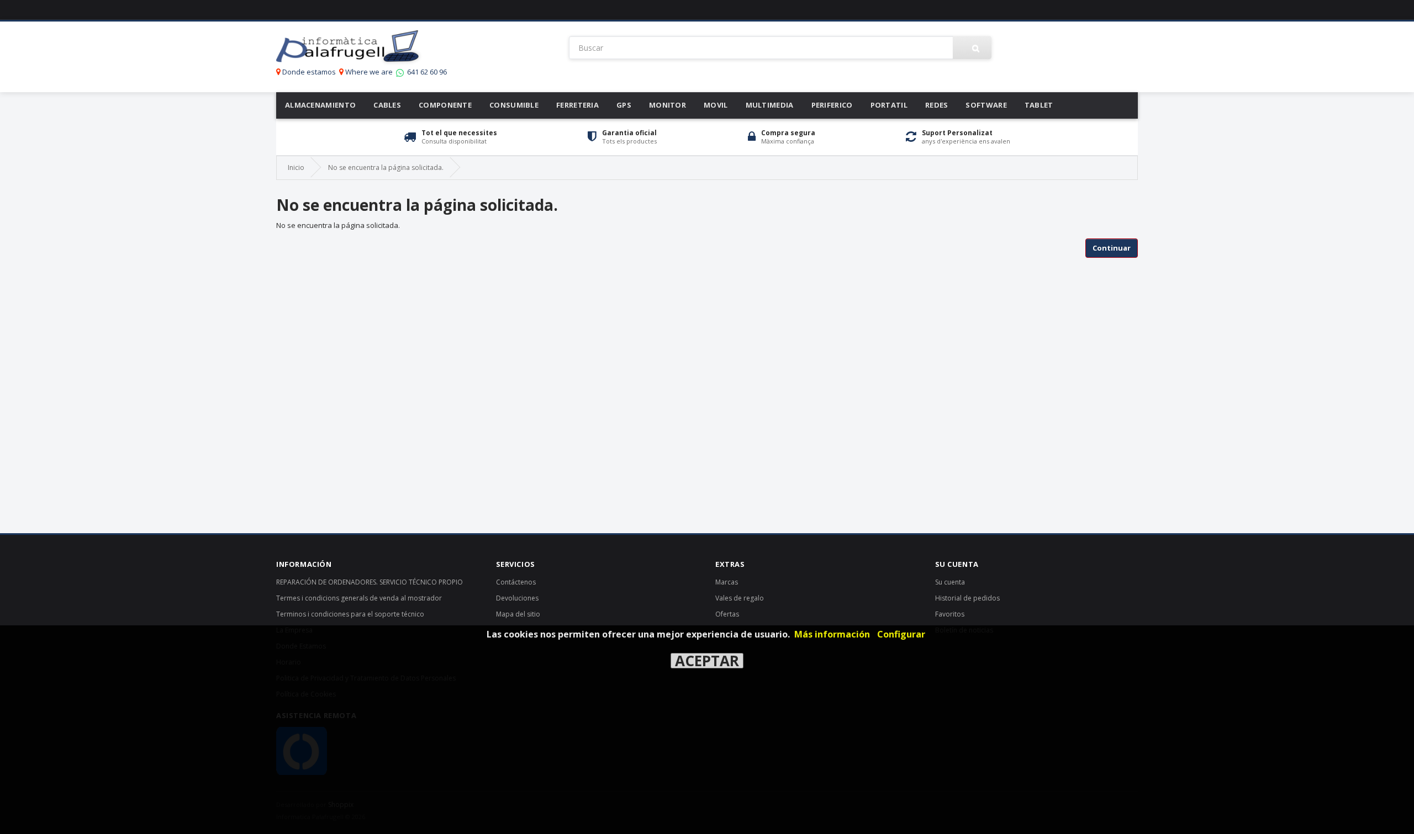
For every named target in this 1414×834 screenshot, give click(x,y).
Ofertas (727, 614)
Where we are (368, 72)
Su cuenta (950, 582)
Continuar (1112, 248)
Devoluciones (517, 598)
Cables (387, 105)
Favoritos (949, 614)
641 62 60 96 (426, 72)
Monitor (667, 105)
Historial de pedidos (967, 598)
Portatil (889, 105)
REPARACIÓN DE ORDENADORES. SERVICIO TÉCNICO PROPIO (369, 582)
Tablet (1039, 105)
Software (985, 105)
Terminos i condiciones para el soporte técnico (350, 614)
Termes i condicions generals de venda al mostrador (359, 598)
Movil (716, 105)
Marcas (726, 582)
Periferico (832, 105)
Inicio (296, 167)
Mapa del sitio (518, 614)
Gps (623, 105)
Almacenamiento (320, 105)
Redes (936, 105)
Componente (445, 105)
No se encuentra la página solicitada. (386, 167)
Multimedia (770, 105)
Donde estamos (308, 72)
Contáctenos (516, 582)
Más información (832, 634)
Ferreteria (577, 105)
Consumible (514, 105)
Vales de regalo (739, 598)
